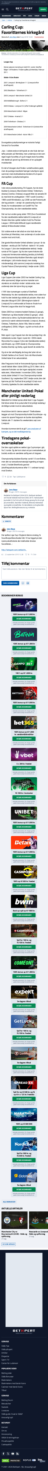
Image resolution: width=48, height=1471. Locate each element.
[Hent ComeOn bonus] (24, 962)
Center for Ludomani (9, 1363)
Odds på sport (6, 1349)
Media (44, 16)
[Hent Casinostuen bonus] (24, 930)
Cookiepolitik (6, 1444)
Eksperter (5, 1356)
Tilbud (3, 1390)
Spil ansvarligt (7, 2)
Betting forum (7, 1400)
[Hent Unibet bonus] (24, 813)
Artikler (10, 20)
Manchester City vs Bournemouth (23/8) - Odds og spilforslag (14, 1234)
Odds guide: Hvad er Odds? (12, 1413)
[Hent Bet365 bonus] (24, 722)
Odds (30, 16)
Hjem (3, 20)
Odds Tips (5, 1345)
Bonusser (17, 16)
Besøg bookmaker (24, 618)
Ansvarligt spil (7, 1417)
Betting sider (6, 1373)
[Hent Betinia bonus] (24, 634)
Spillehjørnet (21, 476)
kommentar (39, 37)
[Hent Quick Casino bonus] (24, 605)
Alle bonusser (9, 1201)
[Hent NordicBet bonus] (24, 1144)
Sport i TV (5, 1359)
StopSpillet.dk (6, 3)
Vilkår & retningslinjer (10, 1437)
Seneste (8, 521)
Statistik (4, 1407)
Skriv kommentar (10, 583)
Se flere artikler (8, 1244)
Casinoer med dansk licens (12, 1386)
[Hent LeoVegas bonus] (24, 1053)
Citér (34, 554)
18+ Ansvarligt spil (28, 1466)
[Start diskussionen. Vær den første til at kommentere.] (24, 573)
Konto (43, 9)
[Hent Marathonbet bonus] (24, 1114)
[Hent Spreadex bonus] (24, 1082)
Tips (24, 16)
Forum (37, 16)
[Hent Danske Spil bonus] (24, 1175)
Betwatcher (6, 1403)
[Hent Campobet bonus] (24, 663)
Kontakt (4, 1427)
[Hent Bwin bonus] (24, 901)
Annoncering (6, 1434)
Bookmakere (6, 16)
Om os (4, 1430)
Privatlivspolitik (7, 1440)
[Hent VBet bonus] (24, 754)
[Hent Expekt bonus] (24, 992)
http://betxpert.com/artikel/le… (14, 550)
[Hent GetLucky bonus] (24, 1021)
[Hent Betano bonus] (24, 842)
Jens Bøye (13, 37)
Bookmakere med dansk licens (13, 1383)
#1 (2, 554)
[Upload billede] (28, 583)
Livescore (5, 1410)
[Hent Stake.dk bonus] (24, 783)
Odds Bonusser (7, 1376)
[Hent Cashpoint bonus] (24, 871)
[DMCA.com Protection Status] (11, 1461)
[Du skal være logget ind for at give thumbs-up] (2, 476)
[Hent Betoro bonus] (24, 693)
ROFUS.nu (23, 2)
